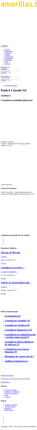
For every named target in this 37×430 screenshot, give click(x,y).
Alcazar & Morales (10, 252)
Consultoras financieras (18, 330)
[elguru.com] (5, 67)
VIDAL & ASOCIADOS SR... (15, 282)
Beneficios (8, 408)
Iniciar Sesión (9, 410)
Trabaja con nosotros (11, 393)
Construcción (9, 57)
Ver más (3, 263)
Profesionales (9, 58)
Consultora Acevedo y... (13, 267)
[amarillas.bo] (5, 382)
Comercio (8, 53)
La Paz (23, 143)
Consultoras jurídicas (17, 325)
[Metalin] (4, 69)
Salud (6, 62)
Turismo (7, 49)
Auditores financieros (16, 361)
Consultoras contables (17, 320)
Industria (7, 55)
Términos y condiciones (12, 392)
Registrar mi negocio (7, 375)
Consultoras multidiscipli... (9, 272)
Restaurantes (9, 51)
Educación (8, 60)
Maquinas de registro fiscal (19, 356)
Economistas (12, 316)
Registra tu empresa (11, 85)
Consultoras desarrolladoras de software (19, 343)
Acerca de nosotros (11, 390)
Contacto (7, 397)
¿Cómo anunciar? (10, 406)
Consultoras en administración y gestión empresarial (20, 335)
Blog (6, 395)
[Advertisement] (18, 26)
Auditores (4, 257)
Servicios (7, 64)
